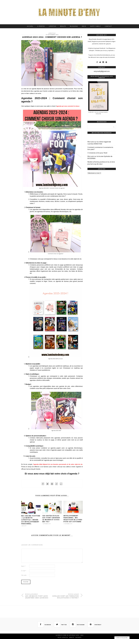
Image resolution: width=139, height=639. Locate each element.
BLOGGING (74, 26)
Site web (23, 575)
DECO (84, 26)
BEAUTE (63, 26)
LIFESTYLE (52, 26)
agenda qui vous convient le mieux (67, 106)
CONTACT (108, 26)
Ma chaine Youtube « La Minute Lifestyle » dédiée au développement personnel (30, 520)
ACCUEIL (30, 26)
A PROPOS (41, 26)
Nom (23, 566)
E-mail (23, 571)
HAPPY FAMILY (95, 26)
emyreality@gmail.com (102, 71)
